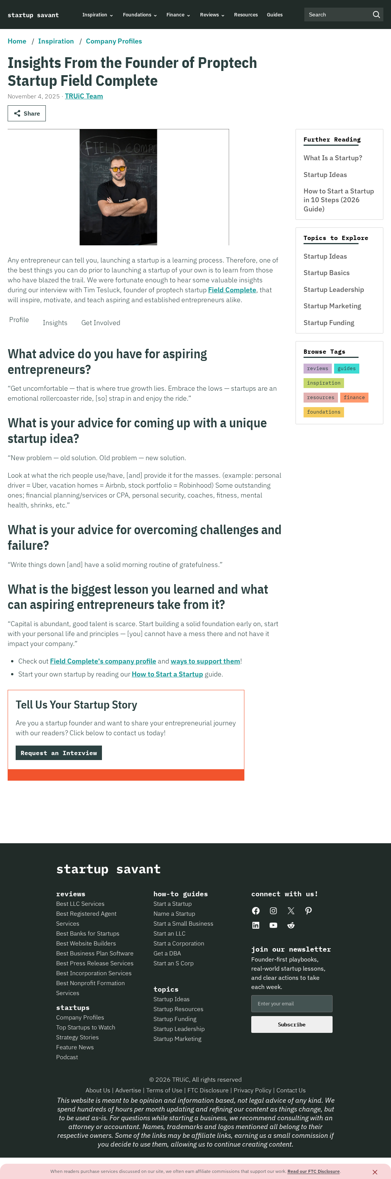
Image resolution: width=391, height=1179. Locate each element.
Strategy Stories (77, 1037)
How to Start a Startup (167, 674)
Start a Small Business (183, 923)
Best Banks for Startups (88, 933)
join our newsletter (291, 949)
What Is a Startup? (333, 157)
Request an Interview (59, 753)
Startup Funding (329, 322)
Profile (19, 319)
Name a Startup (174, 913)
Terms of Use (165, 1090)
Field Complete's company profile (103, 661)
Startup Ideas (325, 174)
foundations (324, 412)
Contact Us (291, 1090)
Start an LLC (169, 933)
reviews (317, 368)
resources (320, 397)
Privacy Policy (253, 1090)
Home (17, 41)
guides (347, 368)
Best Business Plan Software (95, 953)
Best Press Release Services (95, 963)
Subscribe (291, 1024)
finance (354, 397)
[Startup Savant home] (33, 14)
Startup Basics (327, 272)
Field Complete (232, 289)
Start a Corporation (178, 943)
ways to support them (205, 661)
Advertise (128, 1090)
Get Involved (100, 322)
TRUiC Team (84, 96)
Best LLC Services (80, 903)
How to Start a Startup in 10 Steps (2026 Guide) (339, 200)
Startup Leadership (334, 289)
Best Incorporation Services (94, 973)
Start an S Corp (173, 963)
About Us (99, 1090)
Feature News (75, 1047)
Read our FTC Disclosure (314, 1171)
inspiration (324, 383)
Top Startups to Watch (85, 1027)
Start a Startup (172, 903)
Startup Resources (178, 1009)
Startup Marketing (332, 305)
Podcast (67, 1057)
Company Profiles (114, 41)
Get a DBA (167, 953)
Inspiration (56, 41)
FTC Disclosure (208, 1090)
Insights (55, 322)
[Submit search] (376, 14)
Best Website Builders (86, 943)
